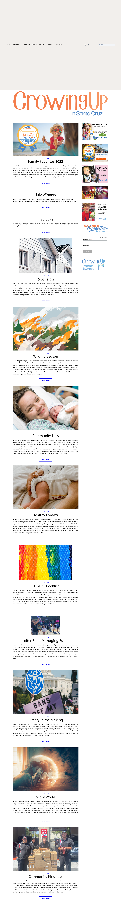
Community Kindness (46, 876)
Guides (41, 45)
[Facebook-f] (82, 45)
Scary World (45, 797)
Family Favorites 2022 (45, 161)
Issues (34, 45)
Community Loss (46, 436)
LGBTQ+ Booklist (46, 586)
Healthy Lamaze (46, 515)
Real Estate (46, 279)
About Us (15, 45)
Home (8, 45)
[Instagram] (85, 45)
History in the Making (45, 720)
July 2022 (45, 158)
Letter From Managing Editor (45, 640)
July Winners (45, 195)
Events (49, 45)
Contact (59, 45)
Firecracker (46, 219)
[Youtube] (88, 45)
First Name (86, 245)
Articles (26, 45)
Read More (45, 183)
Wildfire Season (45, 356)
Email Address (87, 239)
